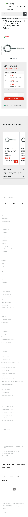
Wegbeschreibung (6, 294)
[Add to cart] (16, 161)
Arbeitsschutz (5, 218)
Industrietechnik (5, 221)
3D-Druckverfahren (6, 319)
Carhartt (3, 260)
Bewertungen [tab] (7, 176)
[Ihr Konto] (17, 6)
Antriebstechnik (5, 224)
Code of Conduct (5, 389)
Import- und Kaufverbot (7, 378)
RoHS (2, 376)
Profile (3, 235)
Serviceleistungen (6, 302)
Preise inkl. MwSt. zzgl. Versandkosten (14, 89)
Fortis (2, 263)
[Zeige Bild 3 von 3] (16, 58)
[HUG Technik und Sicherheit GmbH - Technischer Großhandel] (10, 6)
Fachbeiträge (4, 305)
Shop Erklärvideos (6, 342)
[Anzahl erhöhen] (16, 94)
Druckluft (3, 243)
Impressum (4, 351)
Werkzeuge (4, 251)
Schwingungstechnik (6, 246)
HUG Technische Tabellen (8, 307)
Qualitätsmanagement (7, 384)
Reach (3, 387)
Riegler (3, 266)
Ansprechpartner (5, 291)
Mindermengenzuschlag (7, 339)
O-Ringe (3, 226)
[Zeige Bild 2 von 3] (14, 58)
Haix (2, 277)
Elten (2, 274)
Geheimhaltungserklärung (8, 367)
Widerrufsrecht (5, 336)
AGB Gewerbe (5, 356)
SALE (2, 215)
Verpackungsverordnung (7, 395)
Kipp (2, 268)
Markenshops (5, 257)
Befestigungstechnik (6, 248)
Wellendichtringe (5, 229)
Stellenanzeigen (5, 429)
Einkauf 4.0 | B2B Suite (7, 297)
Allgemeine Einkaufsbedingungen (10, 362)
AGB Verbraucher (6, 359)
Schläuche (4, 240)
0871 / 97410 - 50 (8, 197)
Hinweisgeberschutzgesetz (8, 373)
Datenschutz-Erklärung (7, 365)
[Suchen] (25, 14)
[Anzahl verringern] (5, 94)
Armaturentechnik (6, 237)
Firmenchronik (5, 370)
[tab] (13, 171)
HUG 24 (3, 299)
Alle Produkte (4, 279)
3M (2, 271)
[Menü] (3, 6)
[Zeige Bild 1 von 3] (11, 58)
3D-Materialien (5, 322)
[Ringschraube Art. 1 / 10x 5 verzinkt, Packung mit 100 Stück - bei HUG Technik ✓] (14, 48)
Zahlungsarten (5, 334)
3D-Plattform (4, 316)
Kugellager (4, 232)
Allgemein (4, 282)
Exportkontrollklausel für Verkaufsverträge (12, 381)
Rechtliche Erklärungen (7, 354)
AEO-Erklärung (5, 392)
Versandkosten (5, 331)
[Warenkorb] (25, 6)
